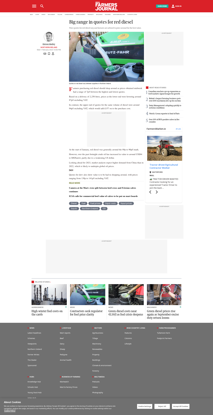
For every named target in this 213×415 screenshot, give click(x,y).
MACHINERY (51, 14)
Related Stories (42, 282)
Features (128, 333)
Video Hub (32, 398)
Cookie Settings (144, 406)
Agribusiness (97, 333)
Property (95, 354)
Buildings (96, 360)
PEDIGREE (108, 14)
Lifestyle (128, 344)
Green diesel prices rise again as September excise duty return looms (163, 314)
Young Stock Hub (35, 392)
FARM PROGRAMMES (167, 328)
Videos (95, 387)
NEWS (72, 307)
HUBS (32, 377)
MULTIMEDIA (99, 377)
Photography (97, 392)
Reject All (162, 406)
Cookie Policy (10, 411)
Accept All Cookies (180, 406)
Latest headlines (34, 333)
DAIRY (37, 14)
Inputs (74, 208)
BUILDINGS (99, 14)
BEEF (31, 14)
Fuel (83, 203)
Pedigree (63, 354)
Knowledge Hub (34, 381)
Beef (62, 338)
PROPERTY (91, 14)
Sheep (62, 349)
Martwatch (64, 381)
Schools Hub (33, 387)
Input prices (126, 203)
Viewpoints (32, 344)
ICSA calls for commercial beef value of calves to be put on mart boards (103, 196)
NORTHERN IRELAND (119, 14)
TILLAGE (59, 14)
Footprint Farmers (164, 338)
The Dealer (32, 360)
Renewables (97, 349)
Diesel (74, 203)
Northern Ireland (49, 47)
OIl (104, 208)
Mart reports (65, 333)
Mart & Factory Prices (68, 387)
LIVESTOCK (66, 328)
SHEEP (43, 14)
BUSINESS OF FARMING (71, 377)
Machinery (96, 344)
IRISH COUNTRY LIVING (136, 328)
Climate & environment (101, 365)
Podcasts (96, 381)
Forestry (95, 371)
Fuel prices (95, 203)
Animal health (65, 360)
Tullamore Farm (163, 333)
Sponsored (32, 365)
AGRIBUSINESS (69, 14)
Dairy (62, 344)
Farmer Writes (33, 354)
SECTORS (98, 328)
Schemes (31, 338)
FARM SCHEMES (80, 14)
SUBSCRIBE (162, 6)
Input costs (110, 203)
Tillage (95, 338)
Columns (128, 338)
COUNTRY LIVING (132, 14)
